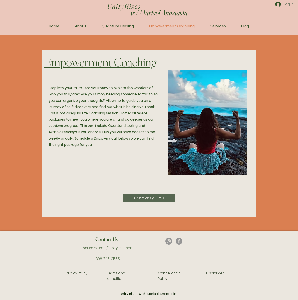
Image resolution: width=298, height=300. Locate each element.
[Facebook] (179, 241)
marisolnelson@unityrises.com (108, 247)
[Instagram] (168, 241)
